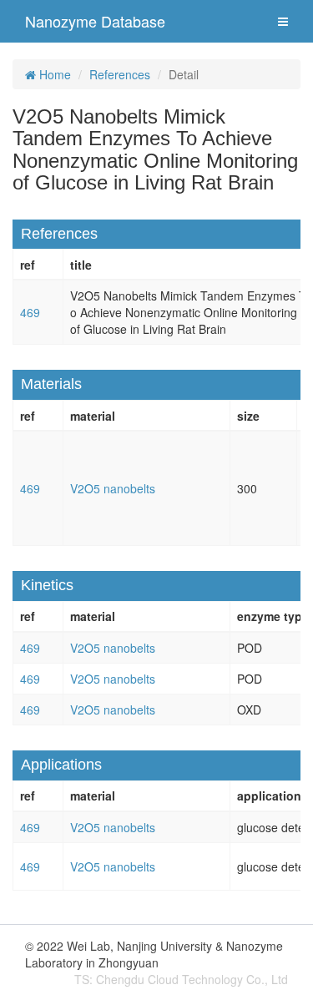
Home (53, 74)
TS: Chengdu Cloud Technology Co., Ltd (181, 979)
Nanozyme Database (95, 21)
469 (30, 312)
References (119, 74)
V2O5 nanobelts (112, 488)
